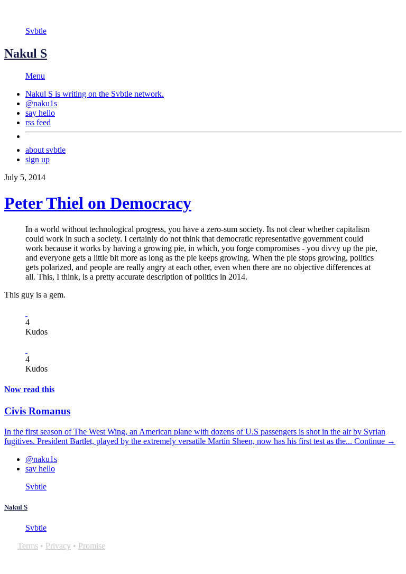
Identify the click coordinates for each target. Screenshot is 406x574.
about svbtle (45, 149)
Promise (91, 545)
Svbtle (36, 30)
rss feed (38, 122)
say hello (40, 112)
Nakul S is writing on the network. (94, 93)
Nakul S (25, 53)
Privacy (58, 545)
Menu (35, 75)
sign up (37, 159)
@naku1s (41, 103)
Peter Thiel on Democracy (97, 202)
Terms (27, 545)
